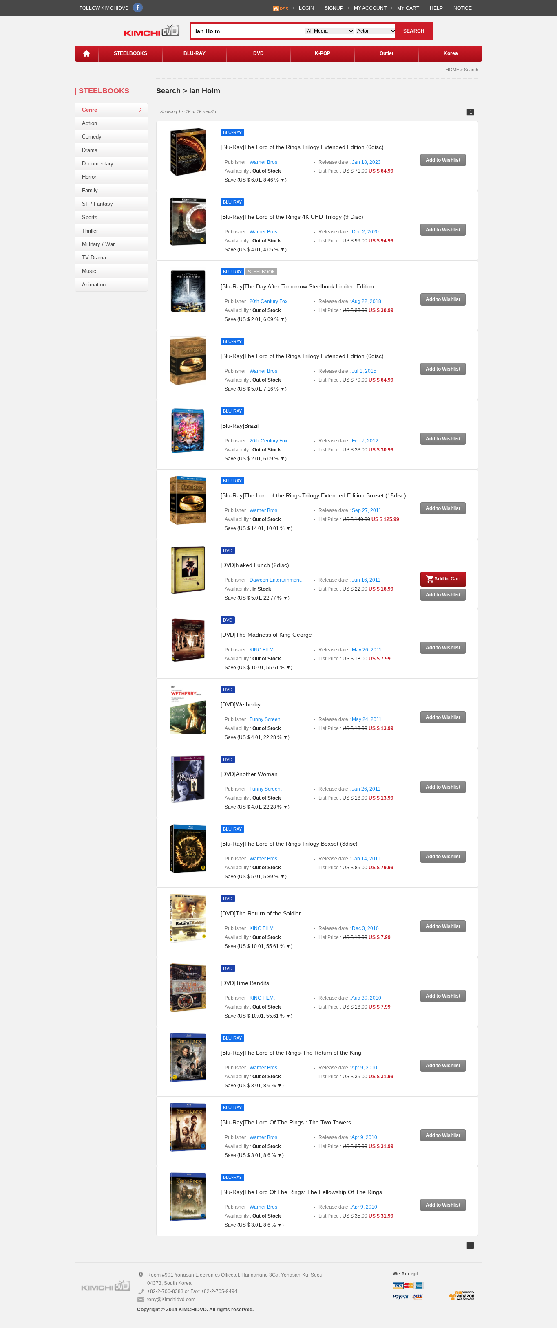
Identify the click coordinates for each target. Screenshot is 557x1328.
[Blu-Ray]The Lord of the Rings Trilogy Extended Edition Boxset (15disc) (313, 495)
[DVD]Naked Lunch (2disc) (255, 565)
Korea (451, 53)
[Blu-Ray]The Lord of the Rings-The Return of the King (291, 1052)
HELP (436, 8)
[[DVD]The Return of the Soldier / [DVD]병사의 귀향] (188, 918)
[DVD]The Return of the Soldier (261, 913)
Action (89, 123)
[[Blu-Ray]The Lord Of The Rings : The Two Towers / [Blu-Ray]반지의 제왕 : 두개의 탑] (188, 1127)
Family (90, 190)
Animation (94, 284)
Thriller (90, 231)
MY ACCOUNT (370, 8)
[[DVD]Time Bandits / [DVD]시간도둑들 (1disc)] (188, 987)
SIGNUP (334, 8)
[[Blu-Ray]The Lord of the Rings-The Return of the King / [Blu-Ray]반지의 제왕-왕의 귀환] (188, 1057)
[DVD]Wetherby (241, 704)
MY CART (408, 8)
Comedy (92, 137)
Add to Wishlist (443, 160)
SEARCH (413, 31)
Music (89, 271)
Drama (89, 150)
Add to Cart (447, 579)
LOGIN (306, 8)
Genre (89, 110)
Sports (89, 217)
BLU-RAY (194, 53)
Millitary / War (98, 244)
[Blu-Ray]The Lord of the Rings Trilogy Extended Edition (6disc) (302, 147)
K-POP (322, 53)
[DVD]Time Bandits (245, 983)
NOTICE (462, 8)
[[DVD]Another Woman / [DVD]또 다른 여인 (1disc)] (188, 778)
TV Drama (94, 258)
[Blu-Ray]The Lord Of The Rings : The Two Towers (286, 1122)
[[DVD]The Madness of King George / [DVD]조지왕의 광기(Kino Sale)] (188, 639)
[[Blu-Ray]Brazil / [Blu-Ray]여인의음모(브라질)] (188, 430)
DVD (258, 53)
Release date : (349, 162)
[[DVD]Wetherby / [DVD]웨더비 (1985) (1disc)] (188, 709)
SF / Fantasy (97, 204)
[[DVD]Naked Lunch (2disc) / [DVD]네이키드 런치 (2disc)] (188, 569)
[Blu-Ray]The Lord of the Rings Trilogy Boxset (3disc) (289, 843)
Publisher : (251, 162)
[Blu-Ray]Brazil (240, 425)
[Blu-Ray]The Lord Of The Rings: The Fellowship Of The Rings (301, 1192)
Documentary (97, 164)
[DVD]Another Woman (249, 774)
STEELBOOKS (130, 53)
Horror (89, 177)
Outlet (386, 53)
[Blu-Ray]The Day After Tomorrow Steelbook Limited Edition (297, 286)
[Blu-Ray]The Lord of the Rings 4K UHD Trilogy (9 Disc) (292, 216)
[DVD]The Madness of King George (266, 634)
